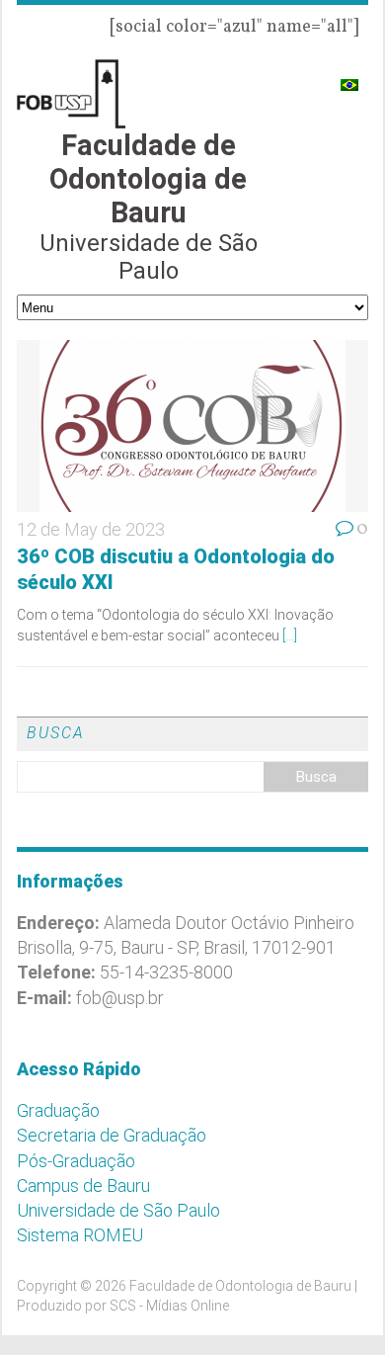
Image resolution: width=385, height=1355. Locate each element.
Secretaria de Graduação (111, 1135)
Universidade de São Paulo (118, 1210)
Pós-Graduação (76, 1160)
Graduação (58, 1110)
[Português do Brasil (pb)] (349, 76)
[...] (289, 635)
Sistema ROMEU (80, 1235)
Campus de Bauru (83, 1185)
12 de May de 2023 (91, 529)
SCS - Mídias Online (169, 1305)
